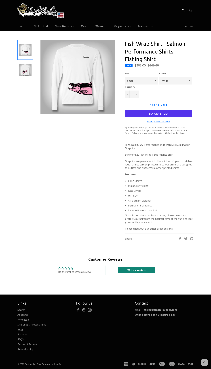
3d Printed (41, 26)
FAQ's (20, 339)
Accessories (146, 26)
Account (189, 26)
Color (162, 73)
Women (100, 26)
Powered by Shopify (51, 364)
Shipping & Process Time (31, 324)
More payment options (158, 121)
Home (21, 26)
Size (127, 73)
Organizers (122, 26)
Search (21, 309)
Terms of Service (27, 344)
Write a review (136, 270)
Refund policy (25, 349)
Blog (20, 329)
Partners (22, 334)
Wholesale (23, 319)
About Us (22, 314)
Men (84, 26)
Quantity (130, 87)
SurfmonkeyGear (33, 364)
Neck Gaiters (64, 26)
